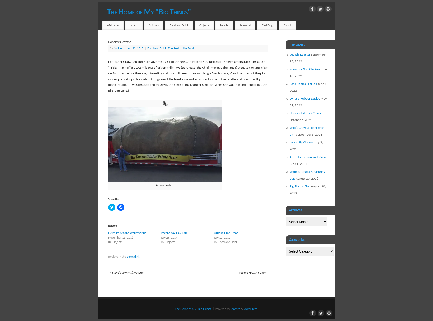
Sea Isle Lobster (300, 55)
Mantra (235, 309)
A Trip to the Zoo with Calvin (308, 157)
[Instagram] (328, 10)
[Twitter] (320, 10)
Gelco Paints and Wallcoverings (127, 233)
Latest (134, 25)
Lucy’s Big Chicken (302, 142)
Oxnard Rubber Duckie (305, 98)
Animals (154, 25)
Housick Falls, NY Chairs (305, 113)
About (287, 25)
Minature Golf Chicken (305, 69)
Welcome (113, 25)
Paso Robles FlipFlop (303, 84)
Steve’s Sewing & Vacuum (127, 272)
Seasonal (245, 25)
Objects (204, 25)
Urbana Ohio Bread (226, 233)
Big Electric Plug (300, 186)
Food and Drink (179, 25)
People (224, 25)
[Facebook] (312, 10)
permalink (133, 256)
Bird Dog (267, 25)
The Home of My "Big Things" (149, 12)
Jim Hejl (118, 48)
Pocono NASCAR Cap (174, 233)
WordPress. (251, 309)
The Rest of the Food (181, 48)
